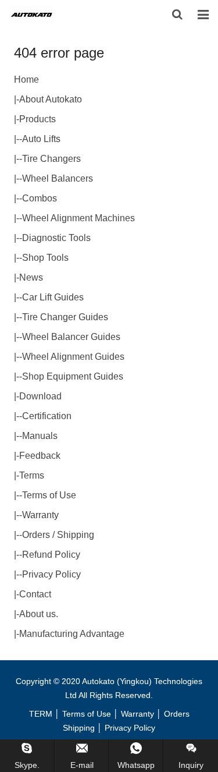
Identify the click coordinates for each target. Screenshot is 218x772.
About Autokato (50, 99)
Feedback (39, 456)
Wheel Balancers (57, 178)
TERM (40, 713)
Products (37, 119)
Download (40, 396)
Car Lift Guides (53, 297)
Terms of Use (49, 495)
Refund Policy (51, 554)
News (31, 277)
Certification (47, 416)
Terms (31, 475)
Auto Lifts (41, 139)
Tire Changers (51, 159)
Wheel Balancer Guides (71, 337)
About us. (38, 614)
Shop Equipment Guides (72, 376)
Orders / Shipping (58, 535)
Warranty (40, 515)
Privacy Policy (51, 574)
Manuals (40, 436)
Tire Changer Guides (65, 317)
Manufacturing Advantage (71, 634)
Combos (39, 198)
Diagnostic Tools (56, 238)
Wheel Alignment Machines (78, 218)
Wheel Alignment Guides (73, 357)
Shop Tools (45, 258)
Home (26, 79)
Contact (35, 594)
